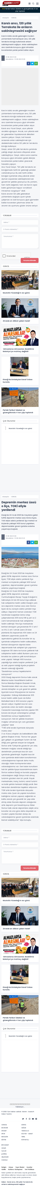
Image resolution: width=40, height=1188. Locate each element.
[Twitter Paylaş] (32, 63)
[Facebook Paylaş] (28, 63)
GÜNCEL (14, 18)
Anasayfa (5, 18)
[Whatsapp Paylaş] (36, 63)
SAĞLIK (13, 1104)
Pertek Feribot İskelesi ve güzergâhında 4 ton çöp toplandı (20, 10)
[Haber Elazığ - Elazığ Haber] (11, 3)
